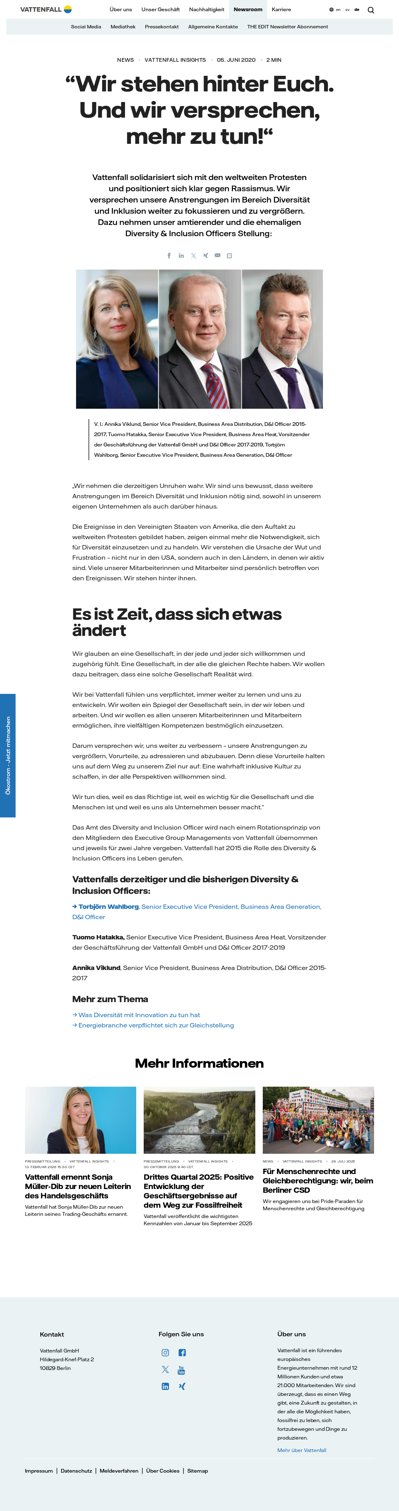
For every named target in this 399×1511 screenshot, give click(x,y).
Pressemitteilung (42, 1161)
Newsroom (248, 9)
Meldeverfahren (119, 1471)
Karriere (281, 9)
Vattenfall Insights (175, 60)
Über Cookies (163, 1471)
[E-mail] (218, 255)
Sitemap (197, 1471)
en (338, 9)
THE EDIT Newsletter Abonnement (287, 27)
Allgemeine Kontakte (213, 27)
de (356, 9)
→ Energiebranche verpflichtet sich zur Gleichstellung (153, 1025)
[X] (193, 255)
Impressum (39, 1471)
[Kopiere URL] (230, 255)
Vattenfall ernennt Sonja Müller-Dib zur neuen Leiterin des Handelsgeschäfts (78, 1186)
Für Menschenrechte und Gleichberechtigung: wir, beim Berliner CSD (318, 1181)
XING (182, 1386)
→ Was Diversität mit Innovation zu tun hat (137, 1015)
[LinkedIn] (181, 255)
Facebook (182, 1353)
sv (347, 9)
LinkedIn (165, 1386)
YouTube (182, 1370)
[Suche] (371, 9)
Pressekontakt (162, 27)
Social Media (86, 27)
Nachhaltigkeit (206, 9)
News (125, 60)
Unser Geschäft (161, 9)
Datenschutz (76, 1471)
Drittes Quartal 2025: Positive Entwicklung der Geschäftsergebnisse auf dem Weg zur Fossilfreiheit (198, 1191)
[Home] (46, 9)
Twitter (165, 1370)
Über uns (121, 9)
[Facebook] (169, 255)
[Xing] (206, 255)
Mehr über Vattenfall (301, 1450)
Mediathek (123, 27)
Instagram (165, 1353)
